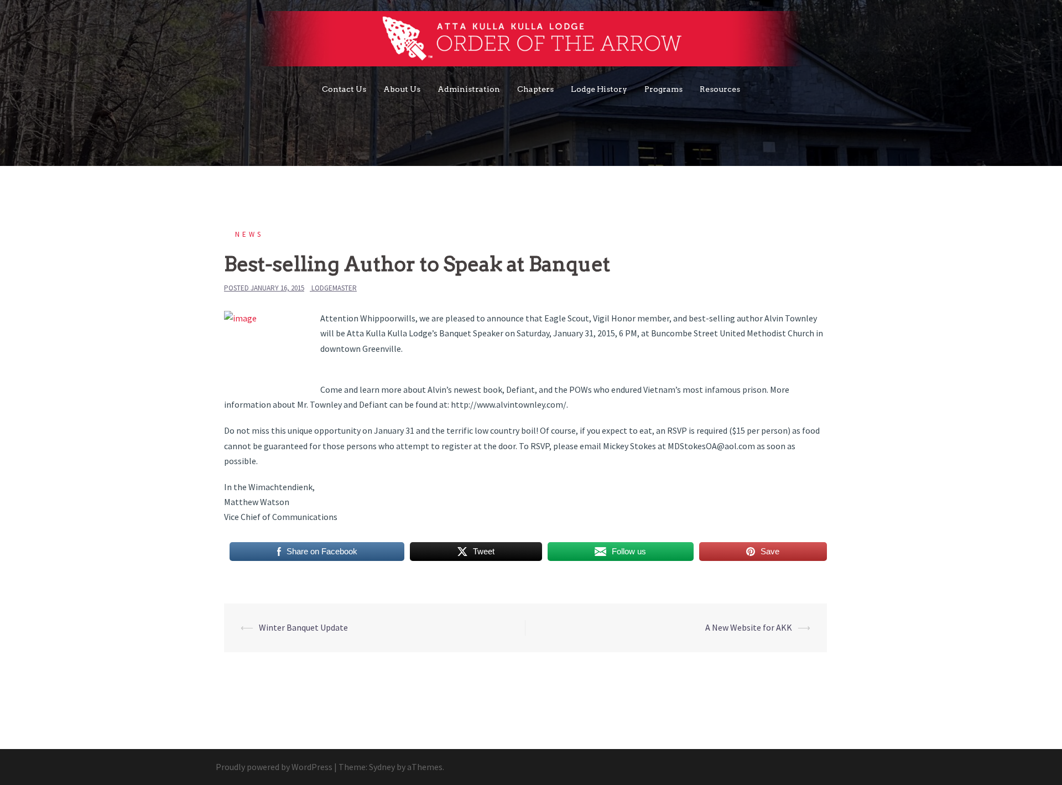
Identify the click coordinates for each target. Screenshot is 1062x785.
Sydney (382, 766)
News (249, 234)
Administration (469, 89)
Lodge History (599, 89)
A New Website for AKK (748, 627)
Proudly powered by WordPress (274, 766)
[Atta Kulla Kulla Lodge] (531, 41)
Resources (720, 89)
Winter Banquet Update (303, 627)
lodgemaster (334, 288)
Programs (663, 89)
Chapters (535, 89)
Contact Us (344, 89)
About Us (401, 89)
